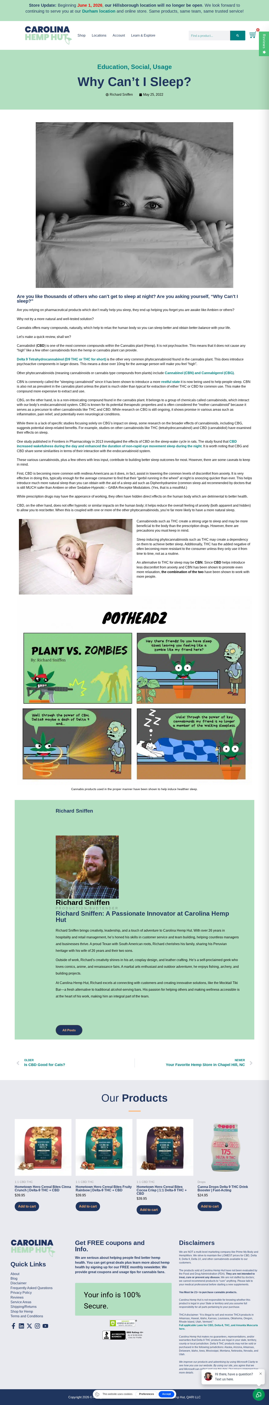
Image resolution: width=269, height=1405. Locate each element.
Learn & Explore (143, 35)
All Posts (69, 1030)
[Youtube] (45, 1326)
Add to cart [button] (27, 1206)
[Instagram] (37, 1326)
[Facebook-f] (13, 1326)
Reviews (264, 41)
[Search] (237, 35)
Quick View (43, 1170)
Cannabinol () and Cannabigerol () (199, 373)
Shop (82, 35)
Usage (162, 66)
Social (140, 66)
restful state (170, 382)
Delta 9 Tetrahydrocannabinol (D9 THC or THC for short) (61, 359)
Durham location (98, 11)
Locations (99, 35)
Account (119, 35)
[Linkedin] (21, 1326)
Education (112, 66)
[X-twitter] (29, 1326)
